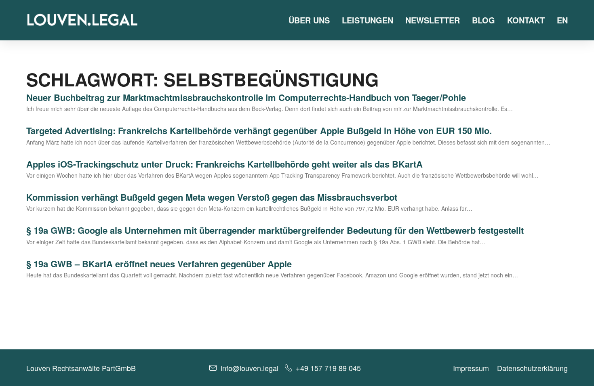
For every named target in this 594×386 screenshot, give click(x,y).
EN (562, 20)
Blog (483, 20)
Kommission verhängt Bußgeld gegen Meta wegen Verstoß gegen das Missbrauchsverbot (211, 197)
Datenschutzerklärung (532, 368)
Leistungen (367, 20)
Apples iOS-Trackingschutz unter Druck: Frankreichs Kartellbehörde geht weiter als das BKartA (224, 163)
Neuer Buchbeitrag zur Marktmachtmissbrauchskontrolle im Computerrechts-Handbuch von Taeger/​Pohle (246, 97)
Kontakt (526, 20)
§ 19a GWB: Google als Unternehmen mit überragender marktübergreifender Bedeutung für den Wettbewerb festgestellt (275, 230)
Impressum (471, 368)
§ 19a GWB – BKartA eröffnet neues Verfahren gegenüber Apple (159, 263)
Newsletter (432, 20)
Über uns (309, 20)
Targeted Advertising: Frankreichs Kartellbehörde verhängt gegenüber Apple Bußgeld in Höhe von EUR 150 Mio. (259, 130)
